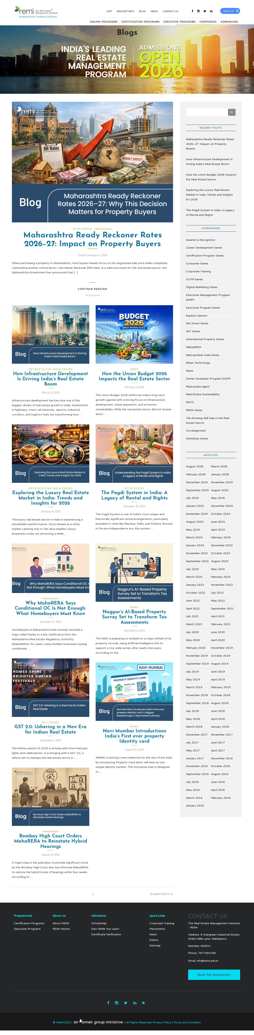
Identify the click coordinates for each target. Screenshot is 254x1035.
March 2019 (194, 687)
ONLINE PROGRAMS (103, 22)
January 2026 (220, 474)
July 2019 (192, 671)
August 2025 (219, 490)
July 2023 (192, 569)
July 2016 (192, 782)
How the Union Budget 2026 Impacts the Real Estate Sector (211, 177)
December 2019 (222, 648)
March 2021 (194, 624)
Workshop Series (197, 438)
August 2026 (194, 466)
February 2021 (221, 624)
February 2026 (196, 474)
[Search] (237, 11)
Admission (98, 915)
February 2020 (196, 648)
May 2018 (193, 719)
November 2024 (197, 514)
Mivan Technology (198, 362)
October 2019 (220, 655)
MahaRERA (104, 229)
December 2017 (197, 734)
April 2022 (193, 608)
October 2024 (220, 514)
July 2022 (217, 592)
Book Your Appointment (214, 975)
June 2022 (193, 600)
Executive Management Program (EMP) (208, 297)
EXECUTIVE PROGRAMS (180, 22)
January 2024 (195, 545)
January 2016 (195, 805)
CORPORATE (208, 22)
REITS (190, 402)
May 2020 (193, 640)
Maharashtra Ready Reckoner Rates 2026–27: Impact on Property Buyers (210, 144)
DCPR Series (82, 229)
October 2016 (220, 766)
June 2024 (218, 521)
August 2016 (219, 774)
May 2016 (193, 790)
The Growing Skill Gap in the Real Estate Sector (207, 420)
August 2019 (219, 663)
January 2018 (220, 726)
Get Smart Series (197, 323)
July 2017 (192, 742)
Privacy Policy (162, 1022)
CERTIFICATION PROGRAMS (140, 22)
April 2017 (218, 750)
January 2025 (195, 506)
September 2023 (197, 561)
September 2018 (197, 703)
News (134, 369)
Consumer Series (197, 263)
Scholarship (99, 923)
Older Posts (160, 894)
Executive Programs (27, 929)
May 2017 (193, 750)
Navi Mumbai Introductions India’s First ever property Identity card (134, 736)
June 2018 (218, 711)
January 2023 (195, 584)
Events (153, 940)
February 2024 (221, 537)
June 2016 (218, 782)
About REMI (61, 923)
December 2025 (197, 482)
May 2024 (193, 529)
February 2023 (221, 577)
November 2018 (197, 695)
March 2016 (194, 798)
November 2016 (197, 766)
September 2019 (197, 663)
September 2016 (197, 774)
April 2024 (218, 529)
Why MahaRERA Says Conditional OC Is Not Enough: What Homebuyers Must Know (50, 608)
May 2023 (218, 569)
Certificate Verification (106, 934)
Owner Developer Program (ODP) (208, 378)
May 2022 (218, 600)
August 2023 (219, 561)
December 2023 (222, 545)
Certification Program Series (205, 255)
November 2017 (222, 734)
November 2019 (197, 655)
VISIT (109, 11)
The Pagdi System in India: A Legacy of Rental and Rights (210, 213)
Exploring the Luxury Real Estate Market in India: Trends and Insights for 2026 (50, 498)
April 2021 (218, 616)
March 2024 (194, 537)
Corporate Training (198, 271)
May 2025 (218, 498)
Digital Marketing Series (201, 287)
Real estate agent (198, 386)
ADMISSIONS (229, 22)
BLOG (142, 11)
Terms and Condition (187, 1022)
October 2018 (220, 695)
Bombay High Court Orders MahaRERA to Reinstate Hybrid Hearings (50, 841)
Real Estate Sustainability (203, 394)
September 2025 (197, 490)
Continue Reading (92, 289)
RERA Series (194, 410)
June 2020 (218, 632)
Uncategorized (196, 430)
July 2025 (192, 498)
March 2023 (194, 577)
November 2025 (222, 482)
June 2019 (218, 671)
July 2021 (192, 616)
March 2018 (194, 726)
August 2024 (194, 521)
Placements (157, 929)
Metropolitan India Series (51, 369)
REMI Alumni (61, 929)
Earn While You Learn (105, 929)
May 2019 (193, 679)
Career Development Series (204, 247)
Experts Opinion (196, 315)
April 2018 (218, 719)
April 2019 (218, 679)
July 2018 (192, 711)
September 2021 (222, 608)
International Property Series (205, 339)
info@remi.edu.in (207, 960)
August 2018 (219, 703)
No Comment (93, 295)
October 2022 (195, 592)
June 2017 (218, 742)
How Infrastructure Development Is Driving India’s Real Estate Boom (50, 379)
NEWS (154, 11)
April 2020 (218, 640)
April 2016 (218, 790)
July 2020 (192, 632)
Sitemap (155, 945)
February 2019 (221, 687)
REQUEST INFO (125, 11)
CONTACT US (170, 11)
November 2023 (197, 553)
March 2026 (219, 466)
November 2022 (222, 584)
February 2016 (221, 798)
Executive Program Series (203, 307)
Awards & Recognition (200, 240)
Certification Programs (29, 923)
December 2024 (222, 506)
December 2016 (222, 758)
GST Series (50, 722)
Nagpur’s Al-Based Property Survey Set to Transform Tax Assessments (134, 617)
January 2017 (195, 758)
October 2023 (220, 553)
